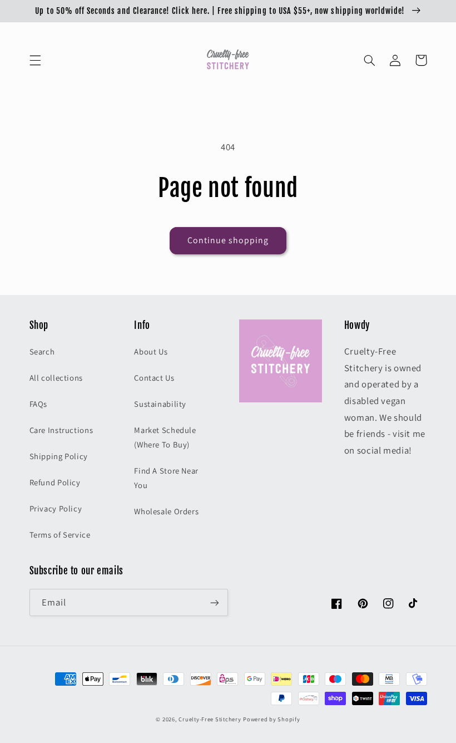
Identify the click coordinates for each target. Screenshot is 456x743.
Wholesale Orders (166, 511)
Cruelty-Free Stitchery (210, 719)
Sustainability (160, 403)
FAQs (38, 403)
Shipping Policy (58, 456)
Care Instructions (61, 430)
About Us (150, 351)
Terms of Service (60, 534)
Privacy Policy (55, 508)
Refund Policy (55, 482)
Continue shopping (228, 240)
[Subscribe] (214, 602)
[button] (35, 60)
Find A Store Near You (166, 477)
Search (42, 351)
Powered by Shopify (271, 719)
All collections (56, 377)
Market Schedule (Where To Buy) (165, 437)
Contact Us (154, 377)
